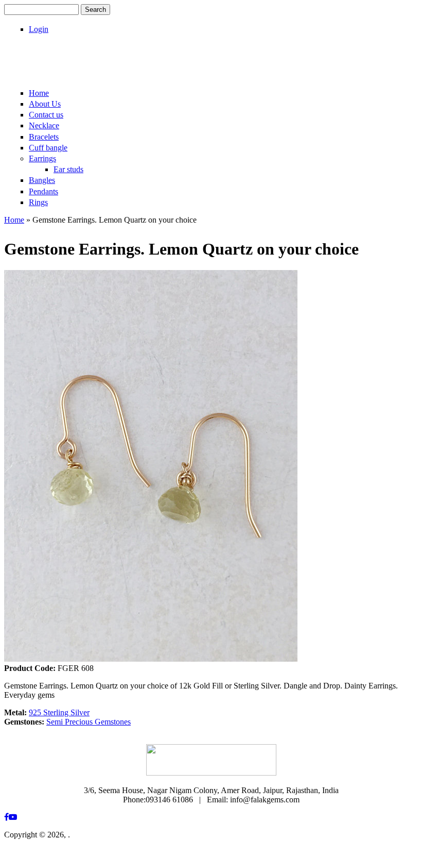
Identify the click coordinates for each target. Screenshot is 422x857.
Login (38, 29)
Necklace (44, 125)
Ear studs (68, 169)
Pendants (43, 191)
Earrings (42, 158)
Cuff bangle (48, 147)
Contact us (46, 114)
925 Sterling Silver (59, 712)
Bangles (42, 180)
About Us (45, 103)
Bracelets (44, 136)
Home (39, 93)
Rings (38, 202)
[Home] (69, 70)
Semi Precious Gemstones (88, 721)
